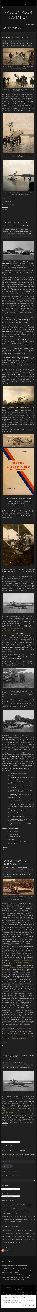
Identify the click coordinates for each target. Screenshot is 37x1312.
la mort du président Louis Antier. (19, 967)
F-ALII (30, 233)
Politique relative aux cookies (14, 1302)
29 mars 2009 (7, 1062)
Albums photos (14, 1292)
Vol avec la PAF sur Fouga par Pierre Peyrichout (13, 1208)
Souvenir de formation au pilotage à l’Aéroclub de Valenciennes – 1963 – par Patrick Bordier (15, 1278)
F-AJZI (26, 233)
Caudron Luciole (21, 233)
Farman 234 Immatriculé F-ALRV (15, 962)
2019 (17, 43)
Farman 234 (29, 43)
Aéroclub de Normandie (23, 41)
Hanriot (27, 235)
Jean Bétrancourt (6, 45)
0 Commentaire (15, 869)
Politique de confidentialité (27, 1294)
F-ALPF (4, 235)
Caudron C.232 (14, 233)
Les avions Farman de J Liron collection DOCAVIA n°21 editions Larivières (18, 1110)
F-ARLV (32, 1065)
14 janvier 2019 (7, 229)
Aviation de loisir (6, 869)
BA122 (19, 872)
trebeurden (29, 45)
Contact (19, 1294)
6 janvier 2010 (7, 867)
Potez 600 (5, 972)
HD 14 (31, 235)
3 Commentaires (7, 231)
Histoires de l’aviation (22, 1292)
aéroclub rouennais (27, 231)
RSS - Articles (7, 1250)
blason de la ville (21, 503)
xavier (13, 41)
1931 (14, 1065)
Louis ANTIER (13, 45)
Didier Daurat (29, 938)
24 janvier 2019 (7, 41)
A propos (14, 1294)
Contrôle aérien (32, 1292)
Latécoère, (21, 940)
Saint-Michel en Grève (21, 45)
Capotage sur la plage (15, 37)
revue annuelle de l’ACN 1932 (18, 409)
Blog (8, 1292)
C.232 (4, 233)
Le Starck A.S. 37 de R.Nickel (14, 1242)
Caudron (8, 233)
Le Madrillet (28, 874)
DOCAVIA (28, 1065)
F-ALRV (20, 43)
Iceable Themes (19, 1289)
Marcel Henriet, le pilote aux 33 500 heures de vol (20, 1230)
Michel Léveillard (23, 1067)
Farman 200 (16, 235)
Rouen (29, 1067)
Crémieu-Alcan (5, 1233)
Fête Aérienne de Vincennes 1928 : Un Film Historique (15, 1216)
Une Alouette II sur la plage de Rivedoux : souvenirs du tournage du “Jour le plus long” (16, 1271)
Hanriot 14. (19, 953)
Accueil (27, 24)
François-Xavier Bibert (13, 874)
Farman (24, 43)
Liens (10, 1294)
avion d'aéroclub (14, 872)
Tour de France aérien (7, 876)
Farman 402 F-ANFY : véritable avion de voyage (23, 1233)
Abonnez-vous (7, 1166)
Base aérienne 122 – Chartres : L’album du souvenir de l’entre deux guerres (18, 1037)
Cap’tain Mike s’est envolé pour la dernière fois (13, 1205)
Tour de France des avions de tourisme (21, 960)
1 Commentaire (7, 43)
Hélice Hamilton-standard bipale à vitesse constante (20, 1239)
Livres (6, 1294)
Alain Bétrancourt (6, 872)
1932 (14, 43)
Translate (13, 1146)
